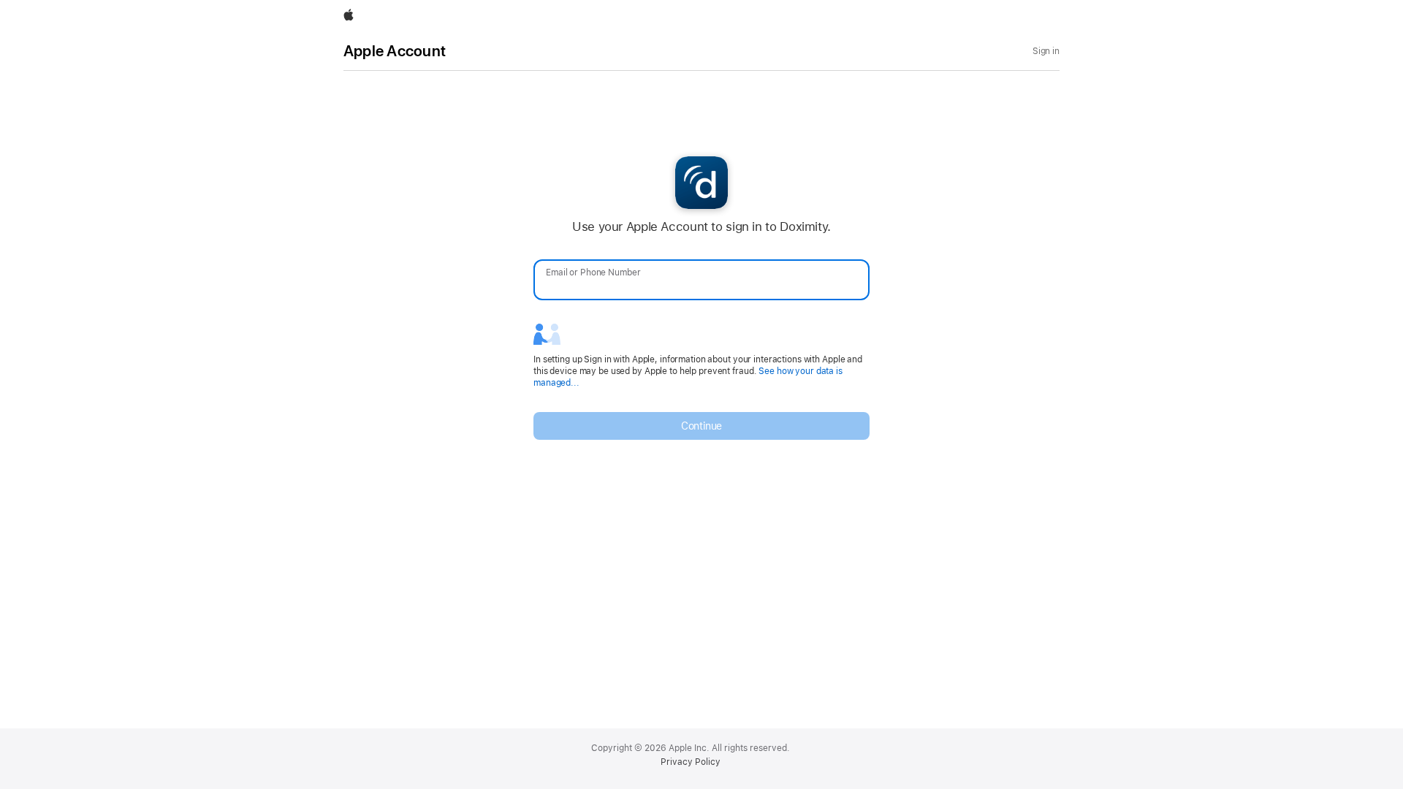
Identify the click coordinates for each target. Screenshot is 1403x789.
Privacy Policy (690, 762)
